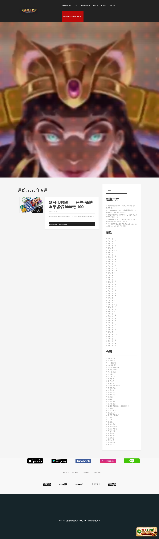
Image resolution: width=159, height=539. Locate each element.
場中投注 (111, 383)
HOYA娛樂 (111, 360)
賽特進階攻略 (85, 5)
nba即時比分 (112, 365)
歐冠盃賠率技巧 (113, 415)
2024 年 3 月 (112, 264)
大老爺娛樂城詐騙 (114, 385)
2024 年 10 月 (112, 250)
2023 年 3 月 (112, 286)
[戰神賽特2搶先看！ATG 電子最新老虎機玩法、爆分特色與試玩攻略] (28, 11)
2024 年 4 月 (112, 261)
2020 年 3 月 (112, 327)
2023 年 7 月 (112, 280)
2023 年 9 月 (112, 275)
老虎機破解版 (112, 426)
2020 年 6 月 (112, 320)
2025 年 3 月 (112, 246)
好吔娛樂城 (112, 388)
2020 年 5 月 (112, 323)
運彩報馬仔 (112, 438)
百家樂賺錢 (85, 472)
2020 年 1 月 (112, 332)
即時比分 (111, 381)
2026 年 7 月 (112, 239)
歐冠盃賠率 (53, 225)
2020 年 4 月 (112, 325)
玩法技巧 (76, 5)
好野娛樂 (111, 390)
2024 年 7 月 (112, 255)
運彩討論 (111, 440)
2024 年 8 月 (112, 252)
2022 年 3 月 (112, 293)
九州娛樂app (112, 370)
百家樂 (110, 420)
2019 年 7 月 (112, 341)
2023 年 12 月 (112, 268)
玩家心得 (95, 5)
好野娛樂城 (112, 392)
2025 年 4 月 (112, 243)
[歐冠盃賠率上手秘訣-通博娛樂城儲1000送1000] (31, 205)
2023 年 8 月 (112, 277)
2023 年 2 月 (112, 289)
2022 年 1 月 (112, 298)
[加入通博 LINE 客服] (146, 531)
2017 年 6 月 (112, 345)
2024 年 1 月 (112, 266)
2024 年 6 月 (112, 257)
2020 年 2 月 (112, 330)
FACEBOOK (104, 5)
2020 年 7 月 (112, 318)
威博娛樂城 (112, 395)
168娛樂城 (111, 358)
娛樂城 (110, 397)
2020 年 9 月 (112, 314)
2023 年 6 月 (112, 282)
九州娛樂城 (112, 372)
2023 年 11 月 (112, 271)
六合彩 (110, 374)
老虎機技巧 (112, 424)
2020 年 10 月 (112, 311)
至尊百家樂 (112, 431)
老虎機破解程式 (113, 429)
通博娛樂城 (112, 435)
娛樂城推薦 (112, 401)
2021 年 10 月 (112, 305)
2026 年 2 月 (112, 241)
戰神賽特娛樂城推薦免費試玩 (72, 16)
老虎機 (110, 422)
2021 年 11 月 (112, 302)
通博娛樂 (111, 433)
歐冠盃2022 (112, 410)
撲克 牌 (110, 408)
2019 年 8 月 (112, 339)
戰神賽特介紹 (66, 5)
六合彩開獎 (96, 472)
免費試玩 (113, 5)
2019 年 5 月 (112, 343)
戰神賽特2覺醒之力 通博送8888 (118, 406)
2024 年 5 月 (112, 259)
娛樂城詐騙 (112, 404)
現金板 (110, 417)
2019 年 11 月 (112, 336)
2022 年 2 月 (112, 296)
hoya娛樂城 (112, 363)
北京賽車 (111, 379)
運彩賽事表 (112, 442)
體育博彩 (111, 444)
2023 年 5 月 (112, 284)
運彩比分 (75, 472)
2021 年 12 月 (112, 300)
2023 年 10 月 (112, 273)
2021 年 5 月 (112, 309)
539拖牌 (66, 472)
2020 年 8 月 (112, 316)
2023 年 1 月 (112, 291)
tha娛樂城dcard (113, 367)
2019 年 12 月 (112, 334)
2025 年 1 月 (112, 248)
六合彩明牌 (112, 376)
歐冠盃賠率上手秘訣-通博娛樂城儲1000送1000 (71, 204)
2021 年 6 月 (112, 307)
